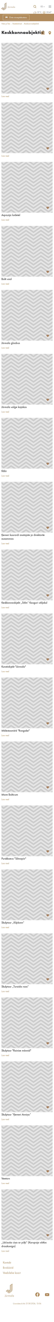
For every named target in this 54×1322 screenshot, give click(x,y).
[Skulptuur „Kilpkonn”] (27, 894)
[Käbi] (27, 443)
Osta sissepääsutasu (18, 17)
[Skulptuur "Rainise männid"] (27, 1022)
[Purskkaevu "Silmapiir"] (27, 830)
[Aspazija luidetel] (27, 187)
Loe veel (5, 96)
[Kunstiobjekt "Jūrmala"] (27, 638)
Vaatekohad (17, 24)
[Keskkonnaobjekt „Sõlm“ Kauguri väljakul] (27, 574)
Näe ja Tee (5, 24)
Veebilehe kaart (12, 1273)
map (49, 32)
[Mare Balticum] (27, 766)
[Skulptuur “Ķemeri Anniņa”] (27, 1086)
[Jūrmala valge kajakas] (27, 379)
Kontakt (7, 1262)
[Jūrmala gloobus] (27, 315)
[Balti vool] (27, 251)
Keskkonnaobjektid (31, 24)
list (42, 32)
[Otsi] (35, 6)
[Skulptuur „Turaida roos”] (27, 958)
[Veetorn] (27, 1150)
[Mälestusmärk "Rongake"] (27, 702)
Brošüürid (8, 1267)
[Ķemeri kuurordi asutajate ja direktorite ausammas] (27, 507)
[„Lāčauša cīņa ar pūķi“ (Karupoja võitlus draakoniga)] (27, 1214)
